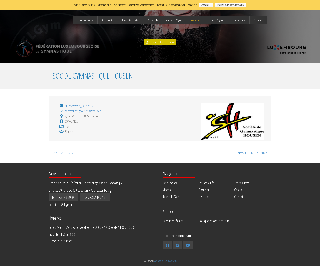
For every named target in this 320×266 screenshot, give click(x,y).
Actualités (108, 20)
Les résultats (130, 20)
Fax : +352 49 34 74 (95, 197)
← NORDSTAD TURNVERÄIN (62, 153)
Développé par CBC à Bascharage (165, 260)
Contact (258, 20)
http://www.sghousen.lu (79, 105)
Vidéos (167, 189)
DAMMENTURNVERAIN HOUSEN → (254, 153)
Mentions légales (173, 220)
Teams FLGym (173, 20)
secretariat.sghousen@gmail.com (83, 110)
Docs (150, 20)
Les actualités (206, 182)
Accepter (205, 5)
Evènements (85, 20)
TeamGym (216, 20)
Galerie (238, 189)
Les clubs (196, 20)
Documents (205, 189)
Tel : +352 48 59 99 (63, 197)
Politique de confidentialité (214, 220)
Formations (238, 20)
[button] (160, 42)
